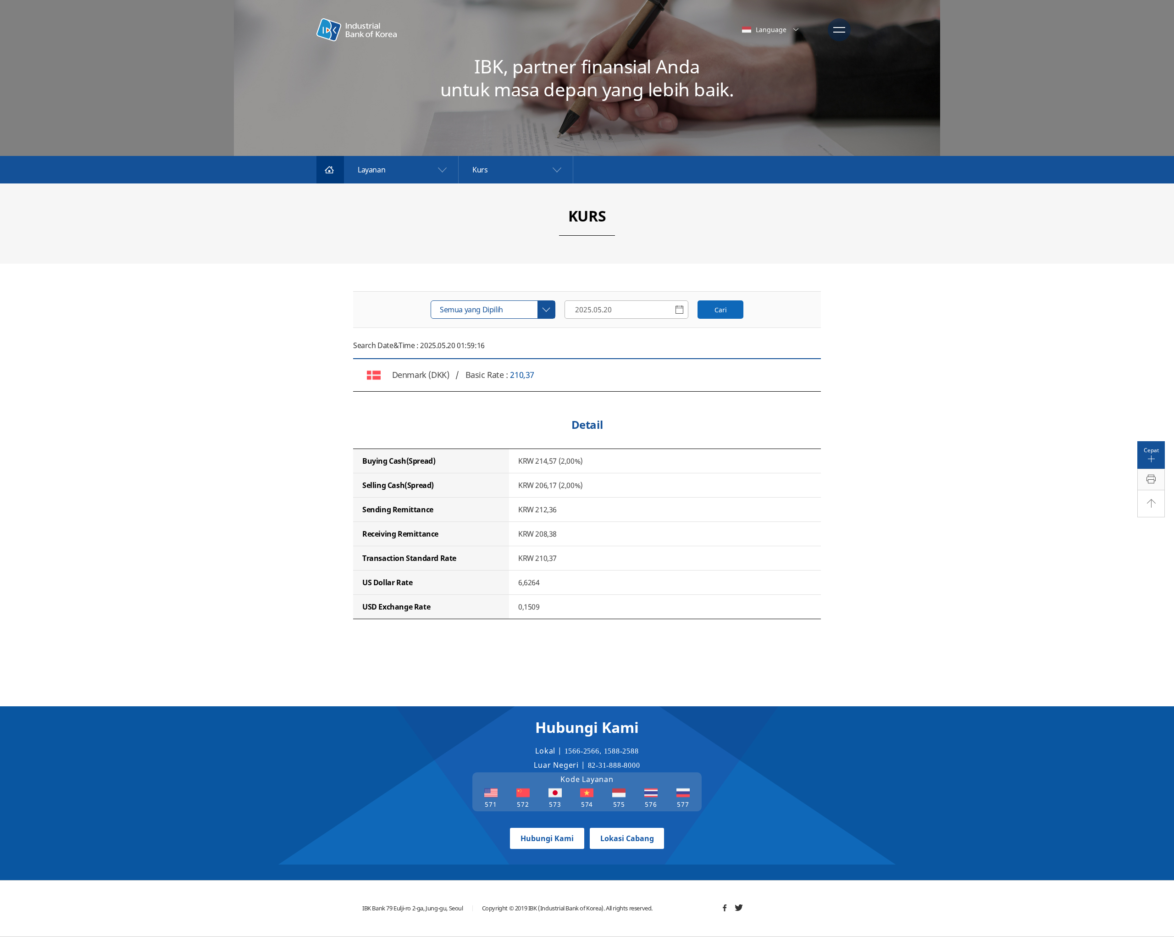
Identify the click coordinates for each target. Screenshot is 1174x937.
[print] (1151, 479)
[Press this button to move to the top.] (1151, 503)
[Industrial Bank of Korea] (356, 29)
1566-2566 (582, 751)
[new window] (724, 908)
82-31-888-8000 (614, 765)
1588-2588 (621, 751)
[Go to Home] (330, 169)
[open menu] (839, 29)
